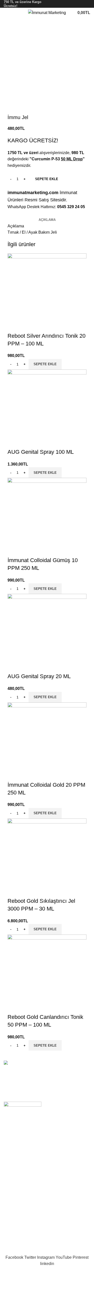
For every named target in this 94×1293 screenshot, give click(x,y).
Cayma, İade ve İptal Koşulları (30, 1200)
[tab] (47, 220)
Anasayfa (12, 1148)
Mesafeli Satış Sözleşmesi (27, 1191)
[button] (45, 364)
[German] (81, 3)
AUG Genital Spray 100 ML (41, 452)
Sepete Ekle (46, 179)
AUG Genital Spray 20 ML (39, 676)
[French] (74, 3)
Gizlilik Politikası (18, 1182)
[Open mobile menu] (5, 13)
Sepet (9, 1235)
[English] (68, 3)
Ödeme (10, 1245)
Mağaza (11, 1167)
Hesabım (12, 1226)
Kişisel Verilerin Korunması (28, 1210)
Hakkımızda (14, 1157)
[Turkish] (87, 3)
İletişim (10, 1176)
